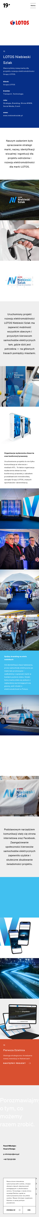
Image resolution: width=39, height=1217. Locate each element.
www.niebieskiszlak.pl (13, 115)
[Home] (6, 5)
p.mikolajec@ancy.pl (11, 1154)
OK (29, 1210)
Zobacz (11, 1210)
